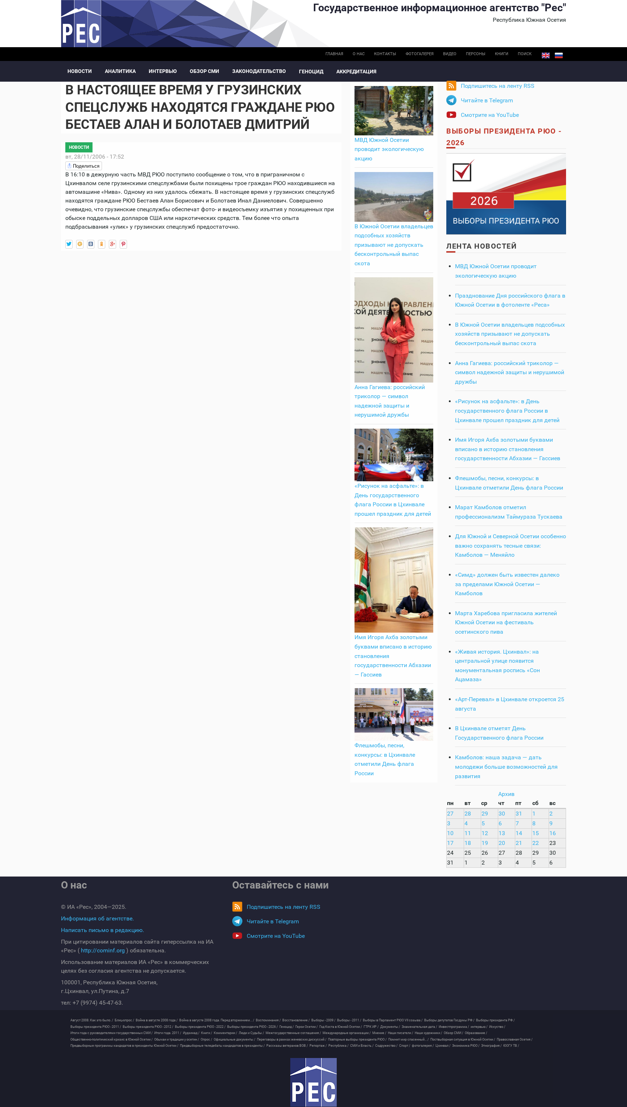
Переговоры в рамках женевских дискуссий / (292, 1039)
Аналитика (120, 71)
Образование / (476, 1033)
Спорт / (404, 1045)
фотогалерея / (423, 1045)
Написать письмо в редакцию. (102, 930)
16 (552, 833)
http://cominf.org (103, 950)
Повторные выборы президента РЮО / (357, 1039)
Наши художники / (428, 1033)
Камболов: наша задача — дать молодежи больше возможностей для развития (506, 766)
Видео (449, 54)
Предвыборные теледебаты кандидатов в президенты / (222, 1045)
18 (467, 843)
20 (502, 843)
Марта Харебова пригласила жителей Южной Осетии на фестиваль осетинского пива (506, 622)
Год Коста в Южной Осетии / (340, 1027)
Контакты (385, 54)
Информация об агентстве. (97, 918)
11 (467, 833)
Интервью (163, 71)
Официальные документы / (234, 1039)
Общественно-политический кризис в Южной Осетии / (111, 1039)
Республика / (338, 1045)
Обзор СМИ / (453, 1033)
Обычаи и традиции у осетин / (176, 1039)
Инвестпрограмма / (454, 1027)
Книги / (206, 1033)
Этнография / (491, 1045)
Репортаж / (318, 1045)
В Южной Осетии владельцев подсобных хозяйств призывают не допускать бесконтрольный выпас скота (394, 245)
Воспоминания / (268, 1020)
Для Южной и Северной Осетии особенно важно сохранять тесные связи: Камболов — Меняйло (510, 545)
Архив (506, 794)
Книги (501, 54)
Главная (334, 54)
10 (450, 833)
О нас (359, 54)
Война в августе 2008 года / (157, 1020)
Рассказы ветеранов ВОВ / (287, 1045)
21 (519, 843)
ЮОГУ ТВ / (511, 1045)
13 (502, 833)
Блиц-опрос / (124, 1020)
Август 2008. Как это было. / (91, 1020)
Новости (79, 71)
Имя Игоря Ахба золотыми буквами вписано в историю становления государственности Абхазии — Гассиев (507, 449)
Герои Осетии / (306, 1027)
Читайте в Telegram (487, 100)
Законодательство (259, 71)
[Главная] (313, 1082)
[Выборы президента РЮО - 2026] (506, 193)
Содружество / (386, 1045)
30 (502, 813)
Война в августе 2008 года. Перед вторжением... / (216, 1020)
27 (450, 813)
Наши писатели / (400, 1033)
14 (519, 833)
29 (484, 813)
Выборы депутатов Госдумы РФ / (449, 1020)
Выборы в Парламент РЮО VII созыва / (393, 1020)
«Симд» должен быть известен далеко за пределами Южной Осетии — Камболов (507, 584)
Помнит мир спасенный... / (408, 1039)
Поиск (525, 54)
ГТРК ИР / (371, 1027)
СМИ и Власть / (362, 1045)
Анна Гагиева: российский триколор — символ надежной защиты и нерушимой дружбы (509, 372)
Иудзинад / (191, 1033)
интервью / (479, 1027)
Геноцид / (286, 1027)
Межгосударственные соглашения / (293, 1033)
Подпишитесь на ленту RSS (497, 85)
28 (467, 813)
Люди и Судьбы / (251, 1033)
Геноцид (311, 71)
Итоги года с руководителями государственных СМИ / (111, 1033)
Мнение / (379, 1033)
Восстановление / (296, 1020)
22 (535, 843)
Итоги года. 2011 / (167, 1033)
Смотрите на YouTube (490, 114)
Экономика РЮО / (466, 1045)
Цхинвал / (443, 1045)
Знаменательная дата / (419, 1027)
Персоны (475, 54)
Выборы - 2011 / (349, 1020)
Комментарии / (225, 1033)
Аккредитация (356, 71)
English (545, 55)
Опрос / (206, 1039)
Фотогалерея (420, 54)
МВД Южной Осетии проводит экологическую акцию (389, 149)
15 (535, 833)
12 (484, 833)
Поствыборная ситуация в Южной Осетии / (462, 1039)
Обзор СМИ (204, 71)
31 (519, 813)
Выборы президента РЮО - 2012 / (148, 1027)
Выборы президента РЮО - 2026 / (252, 1027)
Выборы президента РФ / (495, 1020)
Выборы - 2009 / (323, 1020)
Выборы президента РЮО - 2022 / (200, 1027)
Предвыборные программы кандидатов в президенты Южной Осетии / (124, 1045)
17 (450, 843)
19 (484, 843)
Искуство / (497, 1027)
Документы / (390, 1027)
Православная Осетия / (515, 1039)
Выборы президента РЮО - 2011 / (95, 1027)
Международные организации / (347, 1033)
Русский (558, 55)
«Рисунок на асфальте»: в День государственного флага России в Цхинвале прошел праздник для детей (507, 410)
